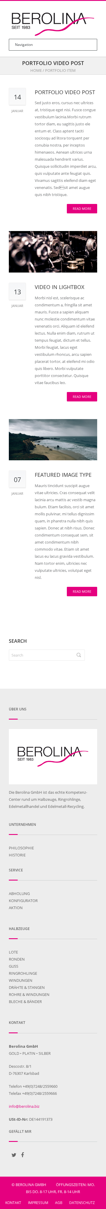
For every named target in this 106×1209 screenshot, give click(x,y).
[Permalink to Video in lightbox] (53, 252)
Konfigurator (23, 900)
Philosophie (21, 848)
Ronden (17, 959)
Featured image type (63, 474)
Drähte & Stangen (27, 987)
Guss (13, 966)
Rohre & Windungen (29, 994)
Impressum (38, 1202)
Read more (82, 208)
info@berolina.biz (24, 1106)
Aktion (16, 907)
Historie (17, 855)
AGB (58, 1202)
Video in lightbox (59, 286)
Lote (13, 952)
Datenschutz (82, 1202)
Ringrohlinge (23, 973)
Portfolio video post (65, 92)
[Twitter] (13, 1154)
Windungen (20, 980)
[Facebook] (22, 1154)
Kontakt (13, 1202)
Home (36, 70)
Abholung (19, 893)
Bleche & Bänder (25, 1001)
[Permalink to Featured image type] (53, 440)
